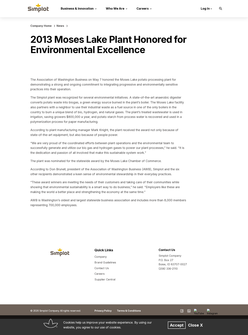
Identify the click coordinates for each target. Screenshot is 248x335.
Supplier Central (104, 279)
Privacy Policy (103, 310)
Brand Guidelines (105, 262)
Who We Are (115, 8)
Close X (195, 325)
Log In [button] (205, 8)
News (60, 25)
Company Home (41, 25)
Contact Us (101, 268)
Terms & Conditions (129, 310)
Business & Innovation (77, 8)
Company (100, 256)
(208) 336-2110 (168, 268)
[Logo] (38, 7)
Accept (177, 325)
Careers (142, 8)
